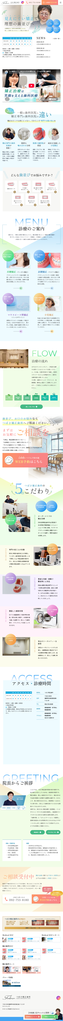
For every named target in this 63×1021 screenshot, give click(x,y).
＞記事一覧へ (57, 38)
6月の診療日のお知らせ (43, 57)
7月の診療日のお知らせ (43, 50)
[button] (18, 288)
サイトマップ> (6, 1006)
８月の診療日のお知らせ (44, 44)
